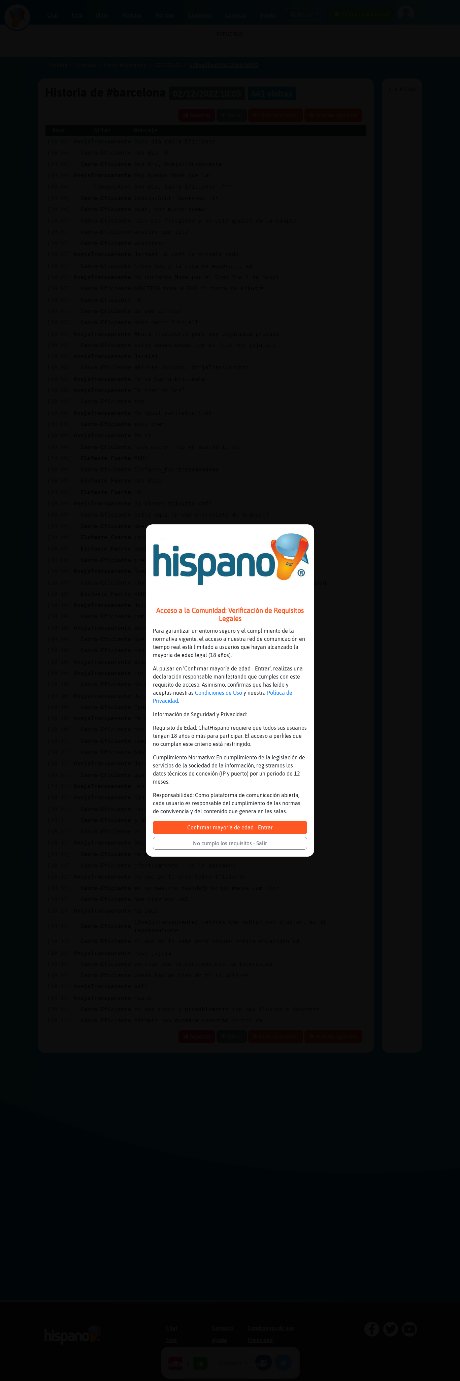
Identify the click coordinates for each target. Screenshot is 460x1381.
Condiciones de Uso (218, 693)
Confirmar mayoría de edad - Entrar (230, 827)
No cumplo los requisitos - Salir (230, 843)
